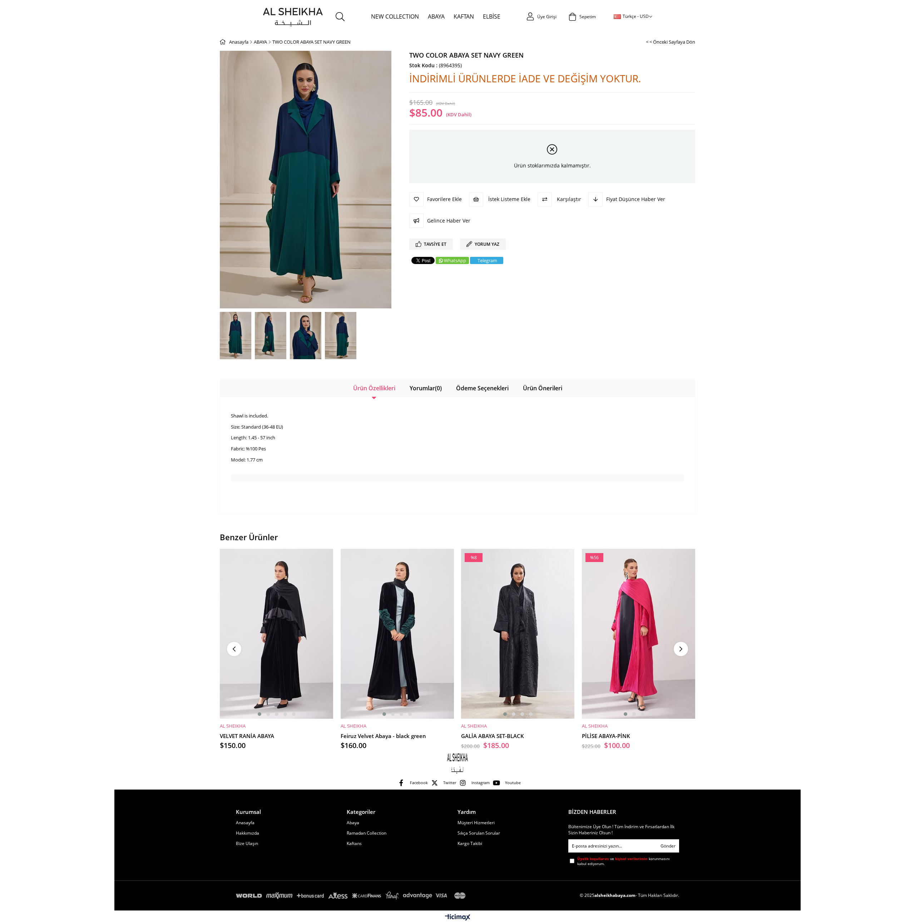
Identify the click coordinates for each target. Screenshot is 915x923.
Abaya (353, 823)
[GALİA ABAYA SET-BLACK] (518, 634)
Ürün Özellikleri (374, 388)
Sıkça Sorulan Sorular (479, 833)
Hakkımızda (247, 833)
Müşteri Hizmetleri (476, 823)
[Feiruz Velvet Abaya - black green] (397, 634)
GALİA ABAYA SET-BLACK (492, 736)
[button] (259, 714)
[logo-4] (457, 762)
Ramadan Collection (366, 833)
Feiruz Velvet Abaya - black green (383, 736)
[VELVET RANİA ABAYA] (276, 634)
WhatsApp (455, 260)
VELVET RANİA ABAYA (247, 736)
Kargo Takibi (470, 843)
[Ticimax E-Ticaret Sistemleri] (457, 917)
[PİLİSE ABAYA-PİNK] (639, 634)
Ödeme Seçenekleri (482, 388)
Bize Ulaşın (247, 843)
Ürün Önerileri (542, 388)
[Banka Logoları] (352, 896)
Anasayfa (245, 823)
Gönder (668, 846)
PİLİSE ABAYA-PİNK (606, 736)
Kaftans (354, 843)
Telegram (487, 260)
